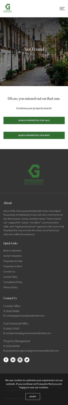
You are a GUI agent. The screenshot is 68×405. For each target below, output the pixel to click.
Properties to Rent (12, 266)
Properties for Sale (12, 261)
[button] (62, 8)
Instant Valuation (12, 255)
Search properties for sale (34, 120)
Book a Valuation (12, 250)
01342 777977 (12, 328)
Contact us (9, 271)
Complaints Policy (12, 282)
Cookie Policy (10, 276)
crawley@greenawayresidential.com (25, 315)
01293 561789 (13, 346)
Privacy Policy (10, 287)
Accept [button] (32, 397)
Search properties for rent (34, 135)
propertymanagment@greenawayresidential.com (32, 350)
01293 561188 (12, 311)
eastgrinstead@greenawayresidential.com (28, 333)
